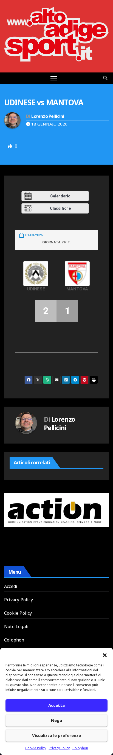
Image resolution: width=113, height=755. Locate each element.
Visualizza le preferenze (56, 735)
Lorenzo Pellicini (47, 116)
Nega (56, 720)
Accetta (56, 705)
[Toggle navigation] (54, 78)
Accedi (10, 586)
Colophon (80, 748)
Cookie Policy (35, 748)
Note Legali (16, 626)
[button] (105, 654)
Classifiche (60, 208)
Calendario (60, 196)
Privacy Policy (59, 748)
